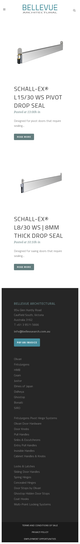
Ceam (17, 375)
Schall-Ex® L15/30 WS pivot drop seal (38, 97)
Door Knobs (21, 429)
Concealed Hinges (25, 482)
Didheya (19, 391)
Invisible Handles (24, 451)
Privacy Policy (40, 532)
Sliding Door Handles (27, 472)
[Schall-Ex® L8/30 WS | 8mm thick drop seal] (40, 184)
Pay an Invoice (27, 342)
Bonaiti (18, 402)
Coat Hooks (21, 499)
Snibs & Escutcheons (27, 440)
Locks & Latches (24, 466)
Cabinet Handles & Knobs (30, 456)
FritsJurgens (21, 364)
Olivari (18, 359)
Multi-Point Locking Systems (32, 504)
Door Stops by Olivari (27, 488)
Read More (24, 137)
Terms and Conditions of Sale (40, 525)
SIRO (17, 408)
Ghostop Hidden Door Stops (32, 493)
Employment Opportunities (40, 538)
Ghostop (19, 397)
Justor (18, 381)
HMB (17, 370)
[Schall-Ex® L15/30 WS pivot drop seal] (40, 54)
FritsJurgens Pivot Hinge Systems (35, 418)
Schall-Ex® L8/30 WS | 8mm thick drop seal (38, 227)
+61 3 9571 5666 (28, 324)
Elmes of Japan (23, 386)
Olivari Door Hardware (27, 423)
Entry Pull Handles (25, 445)
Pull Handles (21, 434)
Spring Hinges (22, 477)
